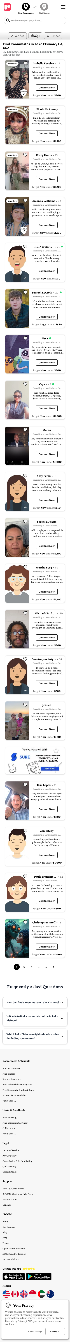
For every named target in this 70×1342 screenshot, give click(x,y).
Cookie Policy (9, 1166)
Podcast (6, 1243)
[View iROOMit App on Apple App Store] (14, 1279)
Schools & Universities (14, 1095)
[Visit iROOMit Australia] (50, 1296)
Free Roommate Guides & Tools (18, 1089)
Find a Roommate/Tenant (15, 1122)
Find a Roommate (11, 1068)
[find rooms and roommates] (35, 7)
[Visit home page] (7, 7)
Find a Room (9, 1073)
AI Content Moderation (14, 1253)
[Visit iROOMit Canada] (15, 1296)
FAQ (5, 1237)
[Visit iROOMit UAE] (41, 1296)
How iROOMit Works (13, 1188)
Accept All (55, 1331)
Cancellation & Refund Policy (17, 1161)
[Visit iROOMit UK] (24, 1296)
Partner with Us (11, 1259)
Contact (7, 1204)
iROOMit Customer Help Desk (18, 1193)
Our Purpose (9, 1226)
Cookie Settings (10, 1171)
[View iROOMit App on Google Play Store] (39, 1279)
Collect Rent (9, 1128)
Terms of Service (11, 1150)
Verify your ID (9, 1100)
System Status (10, 1199)
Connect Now (47, 87)
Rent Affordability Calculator (17, 1084)
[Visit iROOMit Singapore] (32, 1296)
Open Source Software (14, 1248)
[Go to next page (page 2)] (53, 967)
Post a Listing (10, 1117)
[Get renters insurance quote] (35, 760)
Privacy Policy (9, 1155)
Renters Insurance (12, 1079)
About (6, 1221)
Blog (5, 1232)
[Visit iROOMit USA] (6, 1296)
